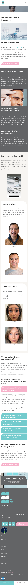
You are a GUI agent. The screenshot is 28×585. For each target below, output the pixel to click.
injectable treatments (17, 47)
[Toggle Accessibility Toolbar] (3, 578)
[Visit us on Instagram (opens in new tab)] (6, 524)
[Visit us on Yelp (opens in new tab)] (13, 524)
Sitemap (23, 574)
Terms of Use (18, 574)
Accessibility (4, 574)
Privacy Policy (11, 574)
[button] (10, 63)
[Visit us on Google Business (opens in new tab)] (10, 524)
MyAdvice (11, 572)
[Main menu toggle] (25, 2)
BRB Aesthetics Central (8, 118)
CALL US (22, 583)
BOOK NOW (7, 583)
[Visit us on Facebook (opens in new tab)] (3, 524)
